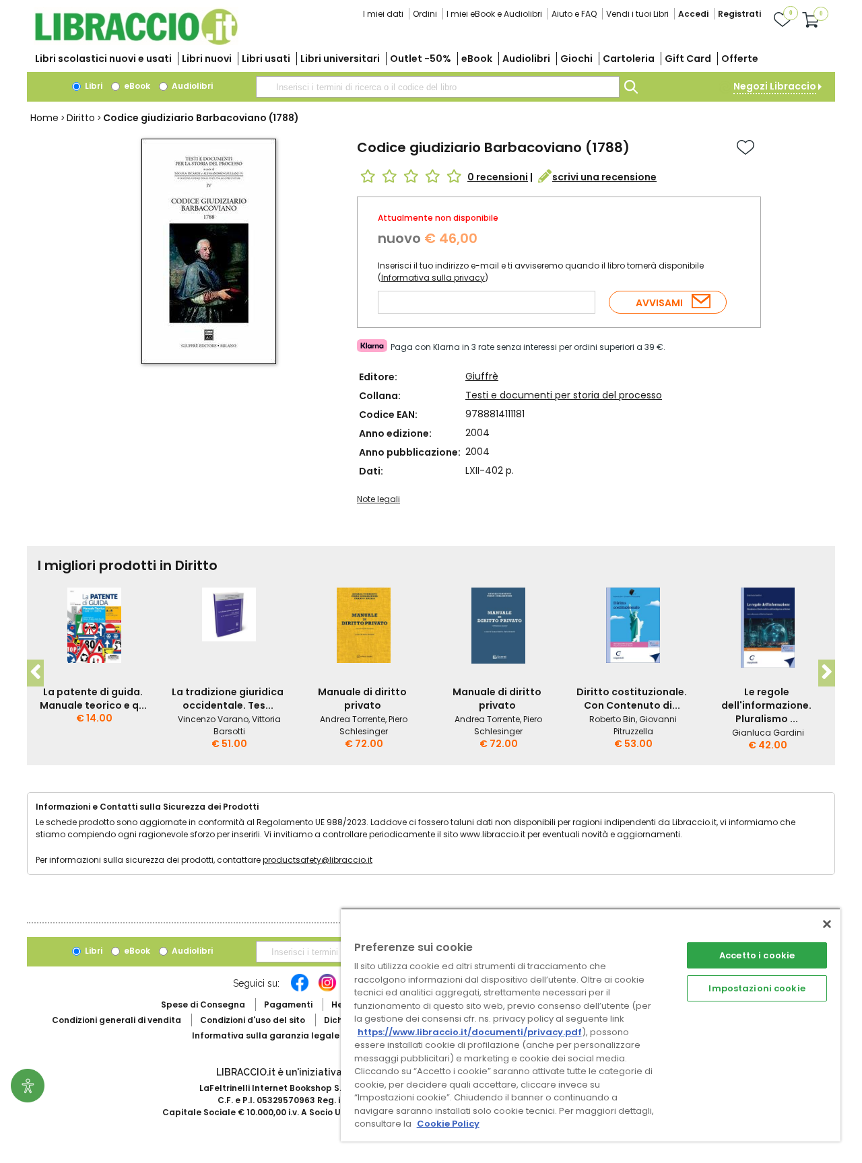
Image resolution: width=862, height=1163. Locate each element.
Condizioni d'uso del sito (252, 1020)
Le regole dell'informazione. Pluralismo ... (766, 705)
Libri (92, 86)
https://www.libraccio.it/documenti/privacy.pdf (470, 1032)
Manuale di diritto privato (362, 698)
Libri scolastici (103, 58)
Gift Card (688, 58)
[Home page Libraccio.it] (136, 42)
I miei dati (383, 14)
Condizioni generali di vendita (116, 1020)
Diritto (81, 118)
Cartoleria (629, 58)
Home (44, 118)
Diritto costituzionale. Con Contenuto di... (631, 698)
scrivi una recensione (604, 177)
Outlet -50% (420, 58)
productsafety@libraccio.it (317, 860)
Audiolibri (526, 58)
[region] (590, 1024)
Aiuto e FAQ (574, 14)
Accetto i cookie (757, 955)
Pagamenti (288, 1004)
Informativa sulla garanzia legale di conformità (296, 1035)
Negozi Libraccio (774, 86)
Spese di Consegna (203, 1004)
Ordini (425, 14)
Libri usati (266, 58)
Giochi (576, 58)
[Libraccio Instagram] (327, 989)
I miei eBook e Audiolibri (494, 14)
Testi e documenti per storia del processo (563, 395)
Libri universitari (340, 58)
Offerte (739, 58)
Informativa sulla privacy (433, 277)
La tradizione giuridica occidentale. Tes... (228, 698)
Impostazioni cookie (756, 988)
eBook (476, 58)
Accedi (693, 14)
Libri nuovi (207, 58)
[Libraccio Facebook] (299, 989)
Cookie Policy (448, 1123)
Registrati (739, 14)
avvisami (659, 303)
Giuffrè (481, 376)
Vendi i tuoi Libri (637, 14)
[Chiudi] (827, 924)
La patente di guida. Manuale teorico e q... (93, 698)
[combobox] (438, 87)
